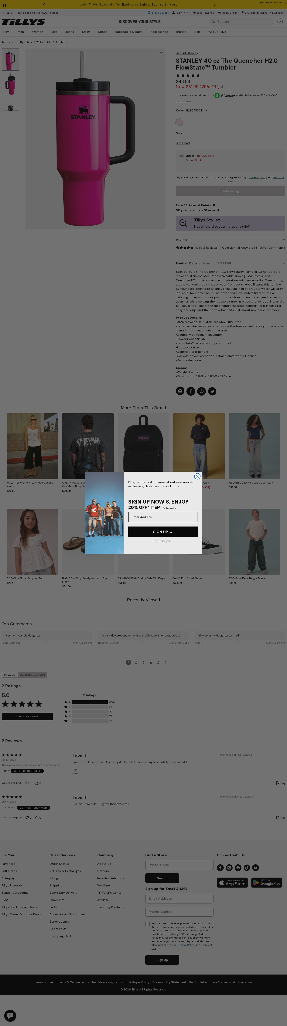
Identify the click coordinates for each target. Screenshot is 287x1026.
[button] (283, 443)
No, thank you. (162, 541)
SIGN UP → (163, 531)
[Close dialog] (197, 476)
